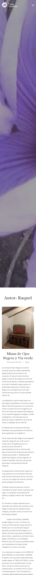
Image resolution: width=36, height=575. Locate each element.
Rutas (27, 362)
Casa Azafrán (13, 5)
